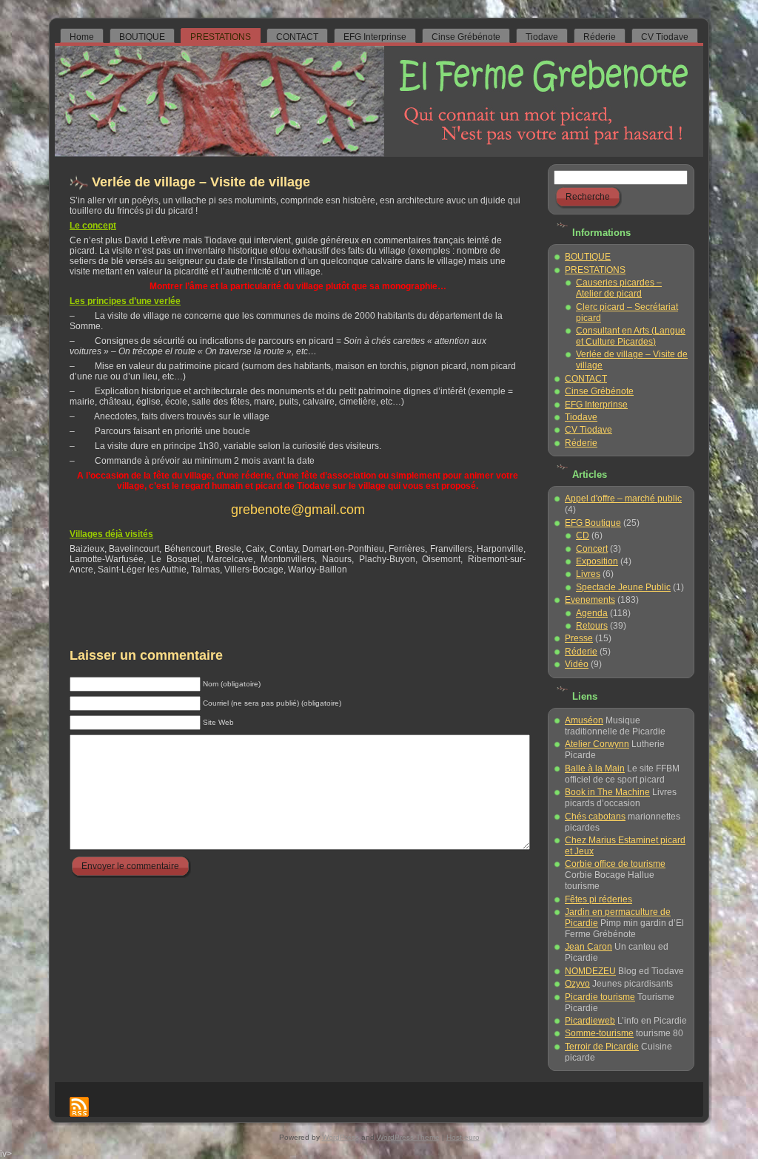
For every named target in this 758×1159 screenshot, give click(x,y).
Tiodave (581, 417)
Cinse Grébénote (599, 391)
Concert (592, 549)
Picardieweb (590, 1021)
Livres (588, 574)
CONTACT (586, 379)
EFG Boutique (593, 523)
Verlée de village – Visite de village (201, 182)
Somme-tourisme (599, 1033)
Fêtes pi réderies (598, 899)
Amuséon (584, 720)
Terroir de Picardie (602, 1046)
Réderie (581, 443)
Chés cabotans (595, 816)
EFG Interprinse (596, 404)
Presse (579, 638)
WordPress (340, 1137)
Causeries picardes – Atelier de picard (619, 288)
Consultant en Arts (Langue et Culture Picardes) (630, 336)
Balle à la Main (595, 768)
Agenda (592, 613)
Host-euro (463, 1137)
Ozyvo (577, 984)
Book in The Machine (607, 792)
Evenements (590, 600)
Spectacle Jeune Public (623, 587)
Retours (592, 626)
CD (582, 535)
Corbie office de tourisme (615, 864)
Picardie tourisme (600, 997)
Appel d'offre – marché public (623, 498)
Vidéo (576, 664)
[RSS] (79, 1107)
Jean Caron (588, 947)
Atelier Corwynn (597, 744)
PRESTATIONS (595, 270)
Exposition (597, 561)
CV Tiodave (588, 430)
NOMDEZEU (590, 971)
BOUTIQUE (588, 256)
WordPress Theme (408, 1137)
